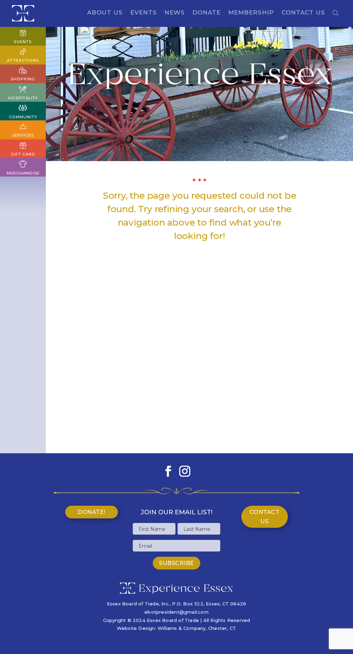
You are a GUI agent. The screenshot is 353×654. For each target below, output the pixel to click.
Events (143, 13)
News (174, 13)
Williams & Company (182, 628)
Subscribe (176, 563)
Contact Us (303, 13)
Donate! (91, 512)
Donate (206, 13)
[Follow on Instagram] (185, 471)
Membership (251, 13)
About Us (105, 13)
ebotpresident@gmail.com (176, 612)
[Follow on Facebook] (168, 471)
